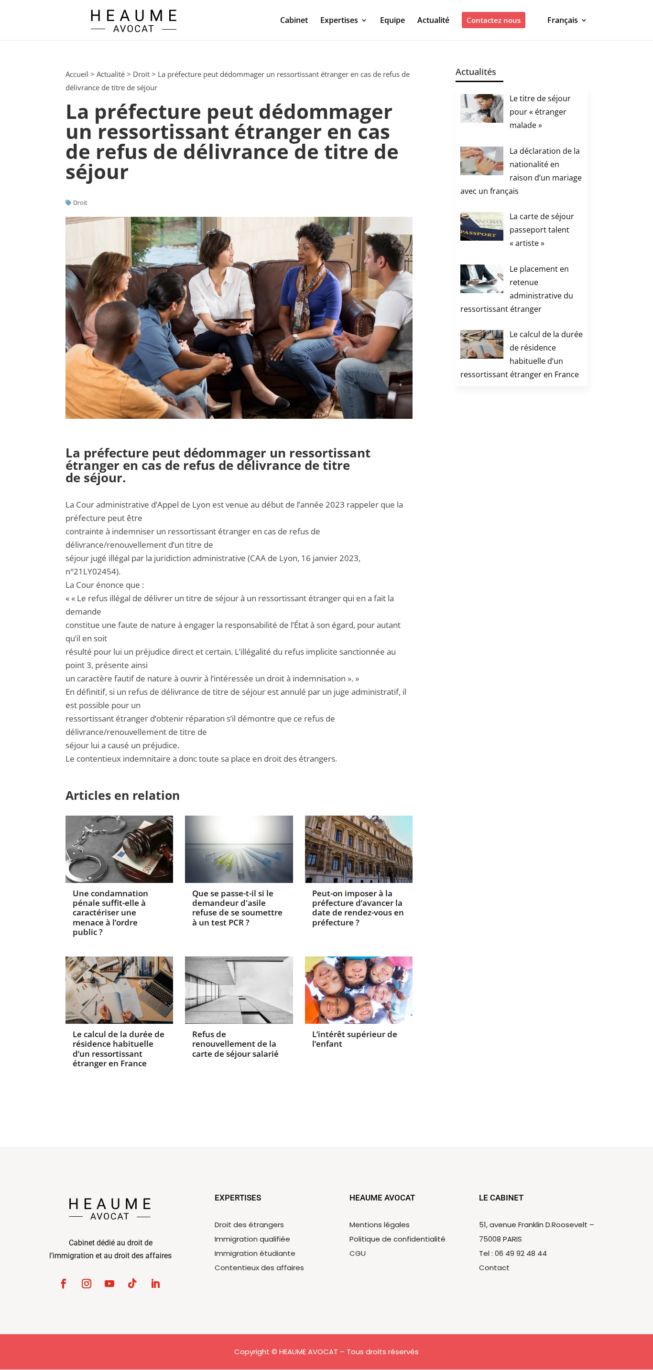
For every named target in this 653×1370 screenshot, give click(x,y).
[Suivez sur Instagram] (86, 1283)
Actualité (111, 74)
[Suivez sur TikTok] (132, 1283)
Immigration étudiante (255, 1253)
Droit (141, 74)
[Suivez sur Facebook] (63, 1283)
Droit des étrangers (249, 1225)
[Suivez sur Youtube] (109, 1283)
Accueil (76, 74)
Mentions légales (379, 1225)
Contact (494, 1268)
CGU (357, 1253)
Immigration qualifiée (252, 1239)
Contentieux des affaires (259, 1268)
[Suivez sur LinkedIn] (155, 1283)
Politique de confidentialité (397, 1239)
